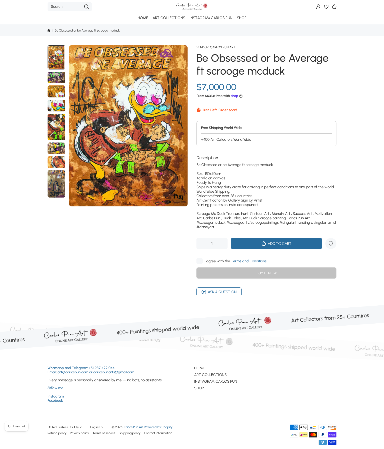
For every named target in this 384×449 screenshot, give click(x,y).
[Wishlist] (326, 6)
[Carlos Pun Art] (192, 6)
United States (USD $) (63, 427)
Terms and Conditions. (249, 261)
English (95, 427)
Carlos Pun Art (222, 47)
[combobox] (70, 6)
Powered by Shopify (158, 427)
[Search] (86, 6)
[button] (334, 6)
